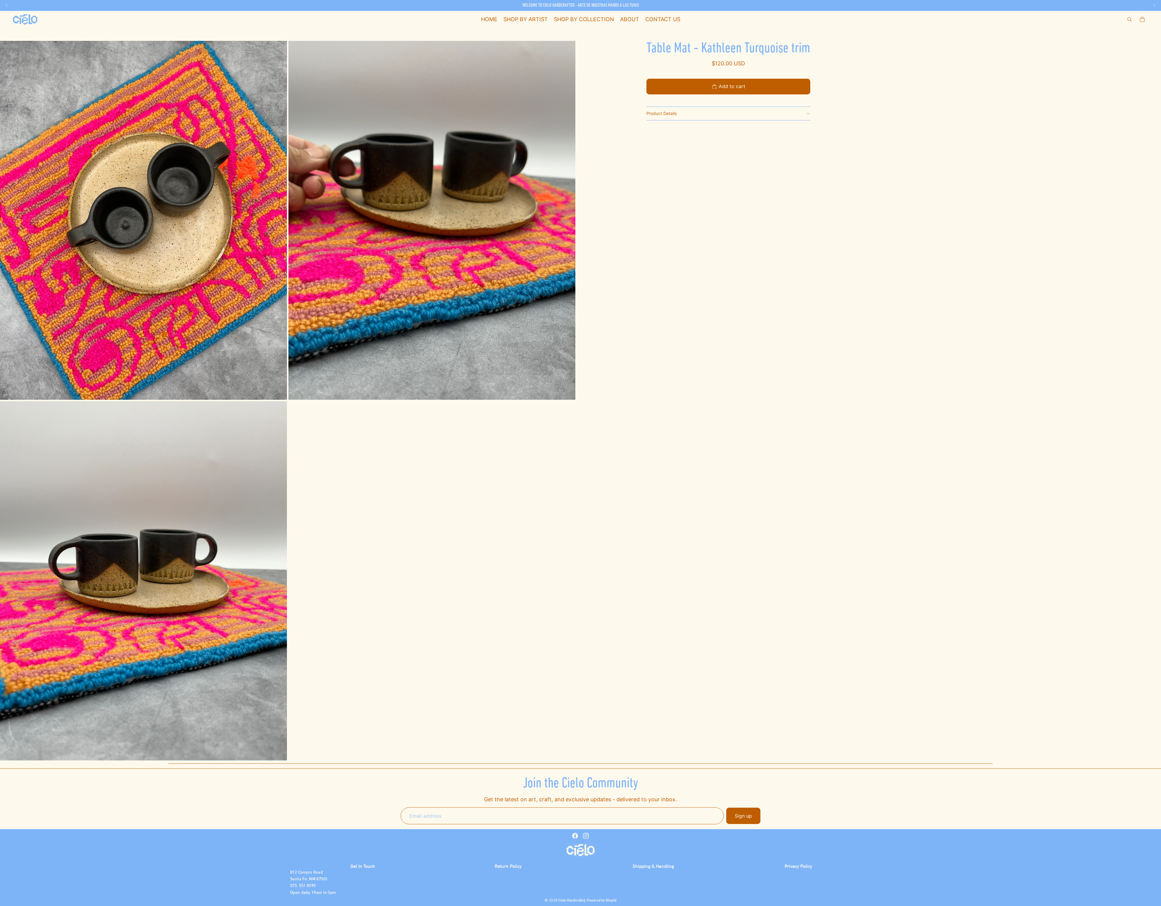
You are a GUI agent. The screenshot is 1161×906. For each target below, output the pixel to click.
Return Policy (508, 866)
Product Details (661, 113)
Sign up (743, 816)
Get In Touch (362, 866)
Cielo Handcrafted (571, 900)
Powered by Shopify (601, 900)
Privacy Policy (798, 866)
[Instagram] (586, 835)
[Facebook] (575, 835)
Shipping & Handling (653, 866)
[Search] (1129, 19)
